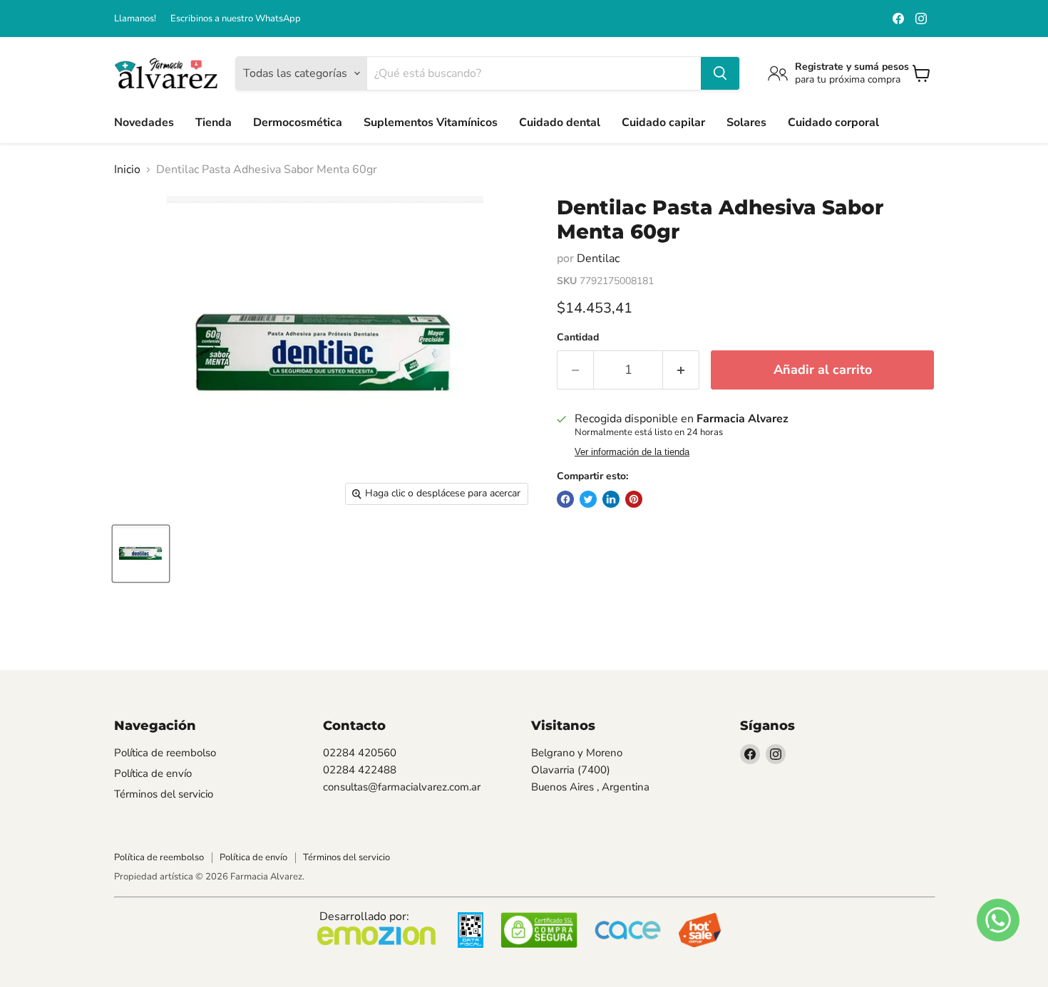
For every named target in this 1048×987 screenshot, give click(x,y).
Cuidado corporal (833, 122)
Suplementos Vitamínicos (431, 122)
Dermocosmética (297, 122)
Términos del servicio (163, 794)
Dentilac (598, 258)
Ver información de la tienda (632, 452)
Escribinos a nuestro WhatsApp (235, 19)
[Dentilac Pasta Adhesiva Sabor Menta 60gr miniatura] (141, 554)
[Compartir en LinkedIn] (611, 499)
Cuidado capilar (663, 122)
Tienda (213, 122)
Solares (746, 122)
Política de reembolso (165, 753)
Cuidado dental (559, 122)
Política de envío (153, 773)
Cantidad (578, 337)
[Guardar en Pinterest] (633, 499)
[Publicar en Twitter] (588, 499)
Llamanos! (135, 19)
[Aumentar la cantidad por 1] (681, 370)
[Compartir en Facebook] (565, 499)
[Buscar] (720, 73)
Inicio (127, 169)
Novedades (144, 122)
